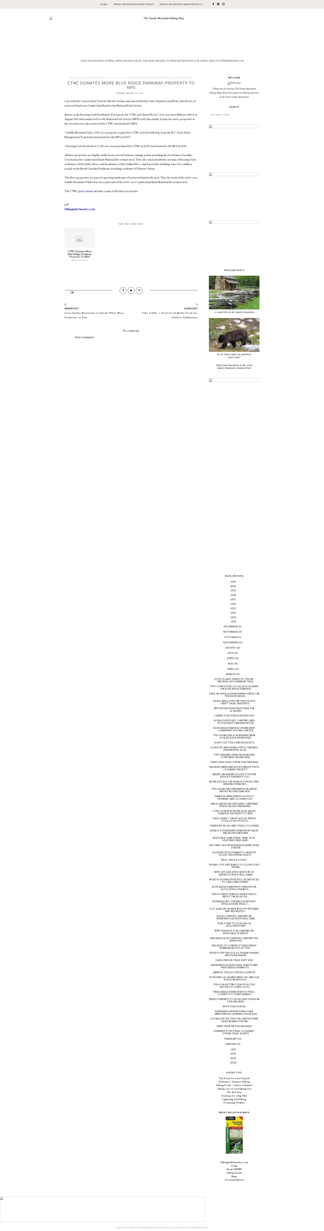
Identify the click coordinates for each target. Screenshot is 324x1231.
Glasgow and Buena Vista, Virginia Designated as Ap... (234, 748)
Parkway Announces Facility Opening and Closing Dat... (234, 797)
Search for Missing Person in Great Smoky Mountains (234, 831)
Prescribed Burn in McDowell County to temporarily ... (234, 993)
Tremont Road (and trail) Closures (234, 825)
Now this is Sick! (234, 1006)
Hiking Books (234, 1173)
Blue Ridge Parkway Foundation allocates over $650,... (234, 888)
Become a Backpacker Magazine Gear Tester (234, 846)
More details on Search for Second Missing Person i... (234, 782)
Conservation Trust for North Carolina (116, 77)
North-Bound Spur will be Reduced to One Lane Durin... (234, 880)
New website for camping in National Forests (234, 932)
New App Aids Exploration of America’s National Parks (234, 873)
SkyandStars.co (199, 1228)
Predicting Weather (234, 1102)
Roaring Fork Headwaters (178, 77)
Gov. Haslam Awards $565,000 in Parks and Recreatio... (234, 910)
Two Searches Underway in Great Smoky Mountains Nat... (234, 790)
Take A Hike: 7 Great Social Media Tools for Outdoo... (234, 819)
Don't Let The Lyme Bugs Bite (234, 742)
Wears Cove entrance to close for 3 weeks (234, 865)
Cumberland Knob (150, 77)
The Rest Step (234, 1092)
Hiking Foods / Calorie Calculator (234, 1085)
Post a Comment (84, 337)
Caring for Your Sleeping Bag (234, 715)
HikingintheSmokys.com (234, 1162)
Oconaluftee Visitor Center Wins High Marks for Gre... (234, 1019)
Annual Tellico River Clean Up (234, 972)
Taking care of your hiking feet (234, 1089)
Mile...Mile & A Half (234, 860)
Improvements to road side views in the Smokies (234, 1000)
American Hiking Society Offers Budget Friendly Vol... (234, 775)
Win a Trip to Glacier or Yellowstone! (234, 924)
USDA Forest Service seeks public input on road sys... (234, 895)
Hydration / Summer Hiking (234, 1081)
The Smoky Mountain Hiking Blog (154, 1228)
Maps (234, 1176)
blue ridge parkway (81, 77)
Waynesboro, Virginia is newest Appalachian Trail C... (234, 902)
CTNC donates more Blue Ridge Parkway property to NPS (234, 812)
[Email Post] (71, 292)
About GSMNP (234, 1169)
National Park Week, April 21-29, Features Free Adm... (234, 839)
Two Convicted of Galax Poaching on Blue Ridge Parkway (234, 687)
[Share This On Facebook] (123, 290)
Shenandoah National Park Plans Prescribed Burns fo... (234, 966)
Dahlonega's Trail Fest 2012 (234, 960)
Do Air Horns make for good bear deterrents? (234, 356)
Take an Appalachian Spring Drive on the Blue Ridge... (234, 694)
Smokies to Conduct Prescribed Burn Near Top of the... (234, 946)
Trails (234, 1166)
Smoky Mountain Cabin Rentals (181, 4)
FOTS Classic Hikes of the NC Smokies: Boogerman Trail (234, 680)
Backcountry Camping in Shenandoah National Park (235, 917)
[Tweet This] (131, 290)
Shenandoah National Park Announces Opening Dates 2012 (235, 1012)
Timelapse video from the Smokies (234, 762)
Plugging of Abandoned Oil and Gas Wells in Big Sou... (234, 978)
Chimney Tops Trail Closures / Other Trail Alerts (234, 1032)
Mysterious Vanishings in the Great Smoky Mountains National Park (234, 366)
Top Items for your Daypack (234, 1078)
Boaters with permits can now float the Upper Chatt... (234, 853)
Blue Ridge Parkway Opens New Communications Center (234, 729)
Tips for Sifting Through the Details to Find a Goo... (234, 985)
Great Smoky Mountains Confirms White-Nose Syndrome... (234, 805)
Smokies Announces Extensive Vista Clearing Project (234, 768)
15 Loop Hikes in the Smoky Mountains (234, 312)
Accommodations (234, 1179)
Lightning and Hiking (234, 1099)
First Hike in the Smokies (234, 1026)
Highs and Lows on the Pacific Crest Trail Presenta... (234, 702)
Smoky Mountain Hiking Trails (134, 4)
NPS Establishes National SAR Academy (234, 709)
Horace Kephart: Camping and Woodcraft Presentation (234, 721)
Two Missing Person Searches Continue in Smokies (234, 756)
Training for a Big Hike (234, 1095)
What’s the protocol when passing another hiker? (234, 954)
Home (103, 4)
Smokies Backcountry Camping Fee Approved (234, 939)
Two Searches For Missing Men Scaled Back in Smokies (234, 736)
